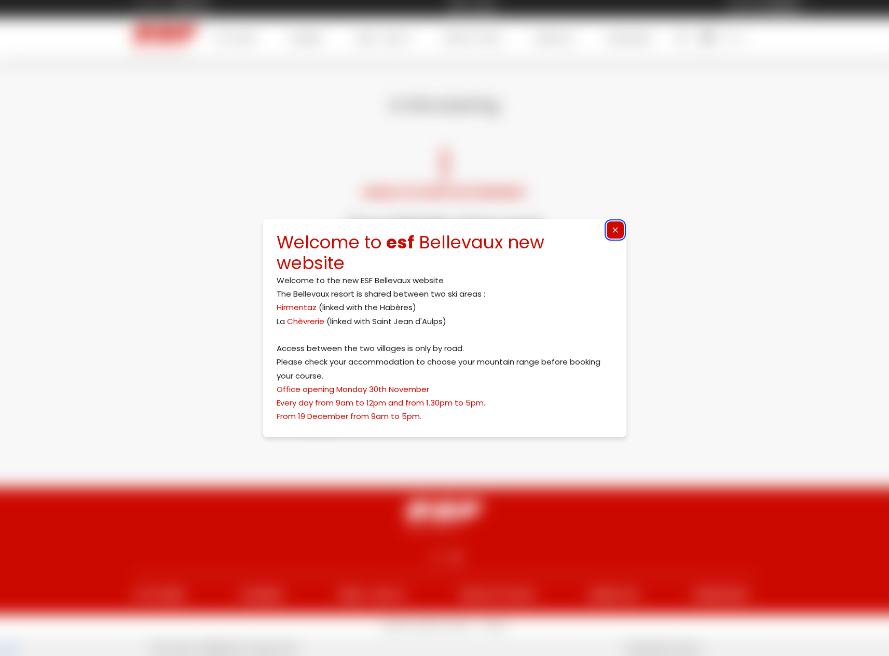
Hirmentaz (297, 307)
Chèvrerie (305, 321)
